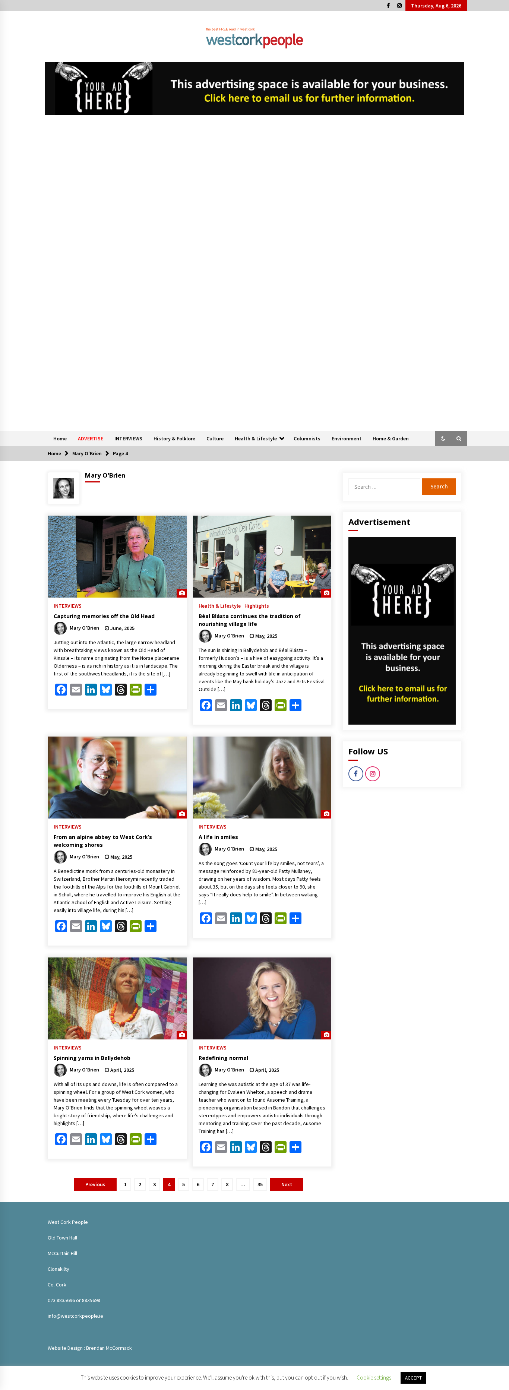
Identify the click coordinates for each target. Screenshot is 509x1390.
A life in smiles (218, 836)
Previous (95, 1184)
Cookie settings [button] (374, 1377)
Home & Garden (391, 438)
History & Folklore (174, 438)
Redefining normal (223, 1057)
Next (286, 1184)
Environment (346, 438)
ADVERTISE (90, 438)
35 (260, 1184)
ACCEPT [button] (413, 1378)
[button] (443, 438)
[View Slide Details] (254, 88)
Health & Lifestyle (256, 438)
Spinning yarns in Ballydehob (92, 1057)
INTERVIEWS (128, 438)
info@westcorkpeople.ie (75, 1316)
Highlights (256, 605)
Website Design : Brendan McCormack (90, 1348)
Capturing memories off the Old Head (104, 616)
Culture (215, 438)
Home (60, 438)
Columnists (307, 438)
